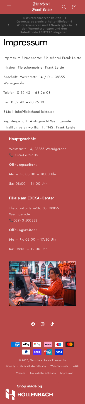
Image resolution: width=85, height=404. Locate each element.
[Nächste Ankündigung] (77, 25)
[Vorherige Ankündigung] (8, 25)
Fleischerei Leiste (40, 360)
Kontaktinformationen (43, 373)
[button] (9, 7)
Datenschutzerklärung (33, 366)
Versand (21, 373)
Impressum (66, 373)
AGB (76, 366)
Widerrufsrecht (59, 366)
